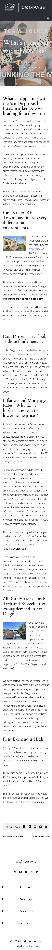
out (32, 793)
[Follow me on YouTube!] (20, 872)
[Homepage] (24, 7)
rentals (6, 756)
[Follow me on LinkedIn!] (37, 872)
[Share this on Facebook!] (24, 826)
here (19, 461)
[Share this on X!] (29, 826)
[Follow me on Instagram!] (31, 872)
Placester (34, 946)
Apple (38, 635)
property (35, 249)
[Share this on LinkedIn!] (35, 826)
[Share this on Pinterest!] (40, 826)
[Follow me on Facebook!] (26, 872)
